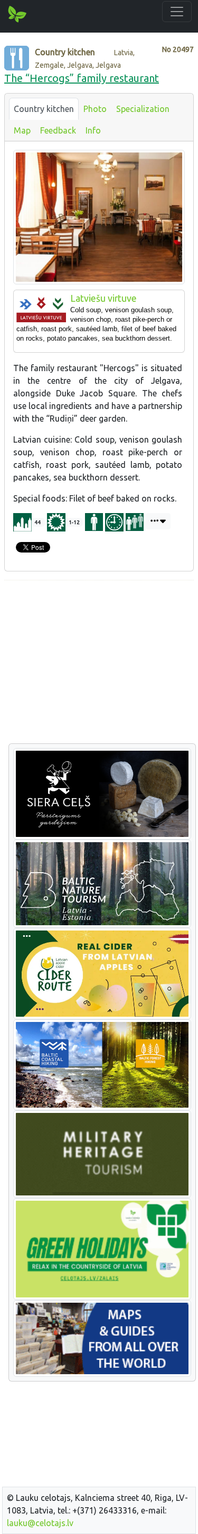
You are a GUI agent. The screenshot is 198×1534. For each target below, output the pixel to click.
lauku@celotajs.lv (40, 1523)
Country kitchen (44, 109)
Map (22, 130)
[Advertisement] (99, 662)
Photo (95, 109)
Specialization (142, 109)
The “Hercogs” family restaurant (81, 78)
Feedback (58, 130)
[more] (158, 521)
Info (93, 130)
